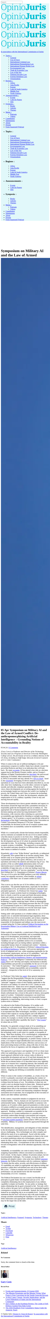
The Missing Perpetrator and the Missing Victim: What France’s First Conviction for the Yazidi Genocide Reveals (27, 1294)
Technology (37, 1217)
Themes (45, 1217)
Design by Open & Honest (23, 1314)
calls (11, 853)
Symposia (28, 1217)
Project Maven (41, 872)
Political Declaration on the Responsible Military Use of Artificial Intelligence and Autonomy (24, 926)
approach (33, 966)
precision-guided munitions (13, 1120)
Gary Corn (6, 1282)
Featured (20, 1217)
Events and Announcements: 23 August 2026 (22, 1291)
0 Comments (13, 748)
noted (40, 891)
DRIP (21, 864)
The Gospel (41, 1020)
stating (3, 962)
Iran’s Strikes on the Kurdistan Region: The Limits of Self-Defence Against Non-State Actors (27, 1305)
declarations (5, 820)
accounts (16, 770)
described (32, 774)
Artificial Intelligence (8, 1217)
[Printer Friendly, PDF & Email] (9, 1208)
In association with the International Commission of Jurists (22, 52)
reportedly (9, 781)
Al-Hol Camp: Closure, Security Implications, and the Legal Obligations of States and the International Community (25, 1299)
